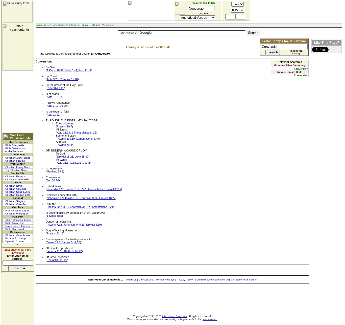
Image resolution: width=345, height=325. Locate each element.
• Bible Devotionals (15, 148)
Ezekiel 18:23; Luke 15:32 (72, 156)
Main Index (42, 25)
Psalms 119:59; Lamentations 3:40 (78, 138)
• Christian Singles (14, 201)
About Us (131, 279)
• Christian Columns (15, 188)
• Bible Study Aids (14, 145)
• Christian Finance (15, 176)
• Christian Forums (14, 160)
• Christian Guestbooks (17, 235)
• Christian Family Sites (17, 167)
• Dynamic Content (14, 241)
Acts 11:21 (53, 114)
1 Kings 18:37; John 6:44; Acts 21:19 (69, 70)
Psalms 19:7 (64, 126)
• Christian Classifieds (16, 204)
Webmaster (210, 319)
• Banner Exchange (15, 238)
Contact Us (145, 279)
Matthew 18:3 (55, 171)
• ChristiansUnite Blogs (17, 157)
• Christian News (13, 185)
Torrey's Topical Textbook (85, 25)
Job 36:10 (53, 180)
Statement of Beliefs (245, 279)
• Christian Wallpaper (16, 213)
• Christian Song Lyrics (17, 191)
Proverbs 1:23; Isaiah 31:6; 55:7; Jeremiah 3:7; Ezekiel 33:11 (84, 189)
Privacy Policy (185, 279)
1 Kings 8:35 (54, 215)
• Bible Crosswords (14, 229)
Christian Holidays (164, 279)
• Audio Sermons (13, 151)
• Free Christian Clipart (17, 210)
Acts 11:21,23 (55, 96)
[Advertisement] (18, 101)
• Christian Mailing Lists (17, 194)
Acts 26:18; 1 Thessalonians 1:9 (76, 132)
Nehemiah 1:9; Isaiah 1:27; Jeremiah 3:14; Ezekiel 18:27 (81, 198)
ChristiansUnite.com (174, 316)
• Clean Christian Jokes (17, 220)
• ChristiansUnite (17, 179)
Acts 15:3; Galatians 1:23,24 (74, 162)
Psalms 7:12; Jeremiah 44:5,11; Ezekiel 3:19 (74, 224)
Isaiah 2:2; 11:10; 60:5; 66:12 (64, 251)
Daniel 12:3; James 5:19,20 (63, 242)
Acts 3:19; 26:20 (57, 105)
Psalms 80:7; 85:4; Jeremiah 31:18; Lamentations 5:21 (80, 206)
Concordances (60, 25)
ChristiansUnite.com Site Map (213, 279)
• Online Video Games (17, 226)
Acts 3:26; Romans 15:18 (62, 79)
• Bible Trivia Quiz (14, 223)
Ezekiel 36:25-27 (57, 260)
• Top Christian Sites (15, 170)
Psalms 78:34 (65, 144)
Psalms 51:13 (55, 233)
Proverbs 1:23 (55, 88)
